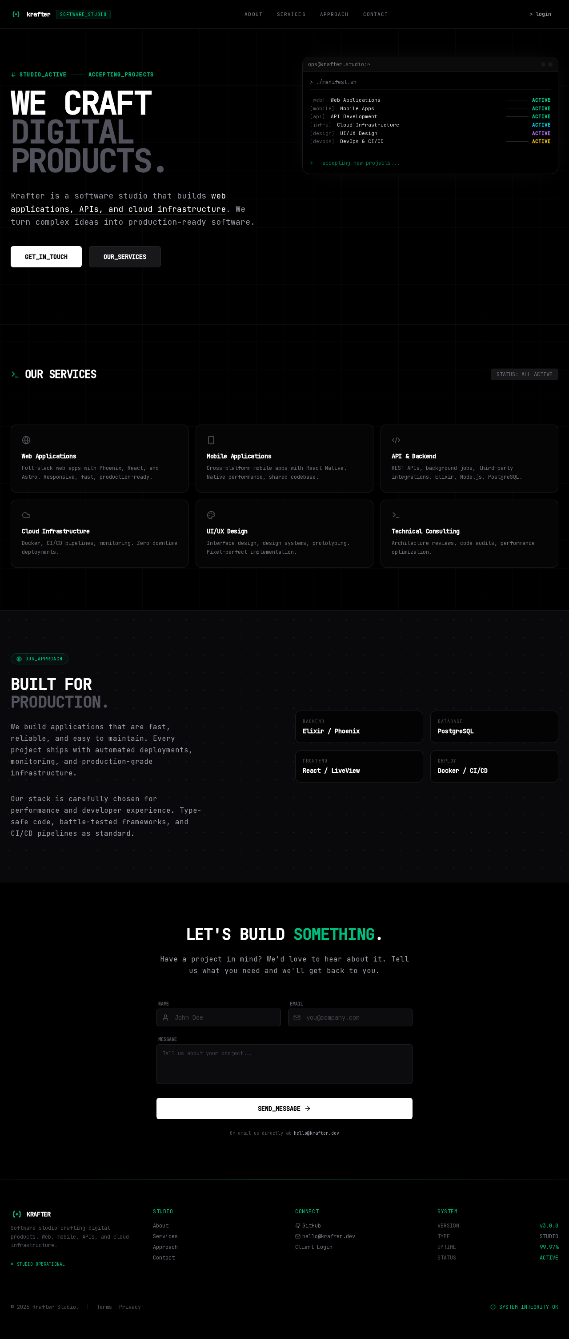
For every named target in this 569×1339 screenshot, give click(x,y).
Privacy (130, 1307)
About (160, 1225)
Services (165, 1236)
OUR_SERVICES (125, 257)
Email (296, 1004)
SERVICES (291, 14)
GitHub (311, 1225)
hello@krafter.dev (316, 1133)
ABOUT (253, 14)
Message (167, 1039)
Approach (165, 1247)
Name (163, 1004)
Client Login (314, 1247)
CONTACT (376, 14)
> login (540, 14)
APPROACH (334, 14)
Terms (104, 1307)
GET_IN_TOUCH (46, 257)
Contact (164, 1257)
